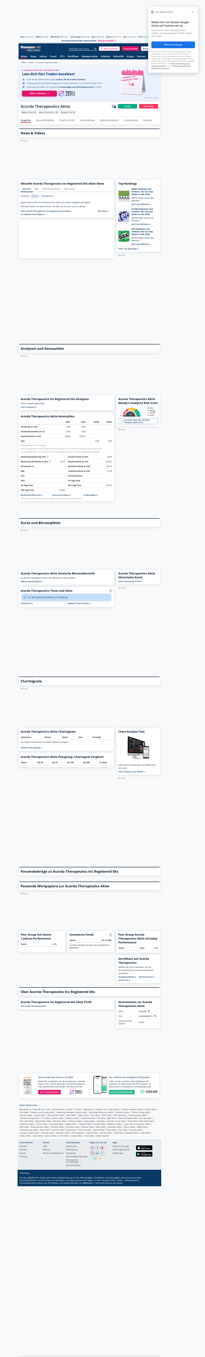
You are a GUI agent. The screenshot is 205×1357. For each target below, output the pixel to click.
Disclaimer (71, 1153)
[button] (109, 48)
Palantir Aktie (88, 1127)
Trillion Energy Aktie (140, 1112)
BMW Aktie (142, 1127)
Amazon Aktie (26, 1115)
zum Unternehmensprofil (33, 1006)
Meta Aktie (45, 1130)
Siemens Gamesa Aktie (132, 1109)
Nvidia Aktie (39, 1115)
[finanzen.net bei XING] (102, 1153)
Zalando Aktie (47, 1133)
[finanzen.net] (30, 47)
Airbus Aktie (129, 1127)
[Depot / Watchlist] (114, 106)
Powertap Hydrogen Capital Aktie (71, 1112)
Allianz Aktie (57, 1118)
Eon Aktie (123, 1130)
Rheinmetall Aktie (56, 1115)
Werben (46, 1150)
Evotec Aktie (25, 1135)
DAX (22, 37)
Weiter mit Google (173, 44)
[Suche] (95, 49)
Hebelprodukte (90, 56)
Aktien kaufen (102, 1135)
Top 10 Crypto (75, 37)
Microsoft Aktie (26, 1121)
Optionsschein (146, 977)
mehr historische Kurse (129, 581)
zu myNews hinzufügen (32, 214)
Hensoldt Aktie (56, 1124)
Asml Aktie (38, 1135)
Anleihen (105, 56)
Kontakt (23, 1146)
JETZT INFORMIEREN (49, 1092)
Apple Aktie (89, 1121)
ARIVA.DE (87, 1183)
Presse (23, 1153)
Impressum (71, 1146)
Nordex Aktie (106, 1133)
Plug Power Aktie (43, 1121)
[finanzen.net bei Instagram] (92, 1148)
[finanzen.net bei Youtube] (102, 1148)
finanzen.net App (121, 1146)
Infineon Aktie (57, 1127)
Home (23, 62)
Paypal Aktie (71, 1124)
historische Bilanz (61, 495)
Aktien (23, 56)
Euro (125, 37)
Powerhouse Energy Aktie (42, 1112)
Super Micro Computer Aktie (137, 1124)
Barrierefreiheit (73, 1165)
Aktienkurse (38, 1109)
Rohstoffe (118, 56)
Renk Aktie (132, 1121)
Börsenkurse (25, 1109)
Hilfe (45, 1146)
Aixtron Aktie (50, 1135)
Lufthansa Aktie (88, 1118)
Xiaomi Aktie (98, 1130)
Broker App (118, 1153)
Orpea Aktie (150, 1109)
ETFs (62, 56)
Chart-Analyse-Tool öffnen (131, 771)
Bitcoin (109, 37)
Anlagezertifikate (126, 977)
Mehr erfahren (38, 93)
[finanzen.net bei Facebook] (97, 1148)
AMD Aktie (101, 1127)
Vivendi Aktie (100, 1124)
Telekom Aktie (85, 1124)
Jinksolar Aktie (75, 1121)
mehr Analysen (28, 407)
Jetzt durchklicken (140, 204)
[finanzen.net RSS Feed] (99, 1158)
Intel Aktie (118, 1133)
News (33, 56)
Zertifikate (73, 56)
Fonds (53, 56)
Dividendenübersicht (31, 495)
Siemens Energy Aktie (30, 1118)
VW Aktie (101, 1118)
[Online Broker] (31, 49)
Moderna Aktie (114, 1124)
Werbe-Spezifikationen (53, 1153)
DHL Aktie (95, 1115)
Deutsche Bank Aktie (127, 1118)
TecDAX (78, 1109)
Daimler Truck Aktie (116, 1121)
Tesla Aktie (71, 1115)
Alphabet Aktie (114, 1127)
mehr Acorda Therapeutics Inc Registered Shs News (45, 211)
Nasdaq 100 (101, 1109)
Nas (93, 37)
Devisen (141, 56)
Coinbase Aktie (72, 1127)
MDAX (70, 1109)
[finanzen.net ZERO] (67, 93)
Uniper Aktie (76, 1135)
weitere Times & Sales (78, 603)
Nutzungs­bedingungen (77, 1157)
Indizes (43, 56)
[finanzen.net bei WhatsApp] (95, 1158)
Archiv (83, 206)
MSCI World (54, 37)
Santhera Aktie (122, 1112)
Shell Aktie (89, 1135)
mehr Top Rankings (127, 248)
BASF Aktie (107, 1115)
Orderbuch (26, 603)
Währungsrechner (121, 1150)
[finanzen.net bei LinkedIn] (97, 1153)
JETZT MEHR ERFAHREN (122, 1092)
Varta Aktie (112, 1130)
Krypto (130, 56)
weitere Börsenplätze (31, 581)
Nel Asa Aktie (145, 1118)
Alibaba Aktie (132, 1133)
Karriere (23, 1150)
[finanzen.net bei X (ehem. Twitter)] (92, 1153)
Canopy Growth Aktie (29, 1133)
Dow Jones (88, 1109)
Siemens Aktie (72, 1118)
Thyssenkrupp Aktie (29, 1130)
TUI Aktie (46, 1118)
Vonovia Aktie (135, 1130)
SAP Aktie (101, 1121)
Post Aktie (24, 1112)
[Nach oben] (154, 1354)
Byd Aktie (112, 1118)
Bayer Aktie (83, 1115)
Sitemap (23, 1157)
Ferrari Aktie (42, 1124)
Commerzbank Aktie (137, 1115)
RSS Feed (102, 211)
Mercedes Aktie (146, 1121)
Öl (139, 37)
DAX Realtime (58, 1109)
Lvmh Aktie (64, 1135)
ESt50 (38, 37)
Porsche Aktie (58, 1130)
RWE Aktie (24, 1127)
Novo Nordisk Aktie (40, 1127)
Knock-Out (123, 980)
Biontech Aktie (60, 1121)
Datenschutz (72, 1150)
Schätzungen (90, 495)
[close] (192, 12)
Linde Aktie (145, 1133)
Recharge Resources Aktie (101, 1112)
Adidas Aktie (92, 1133)
